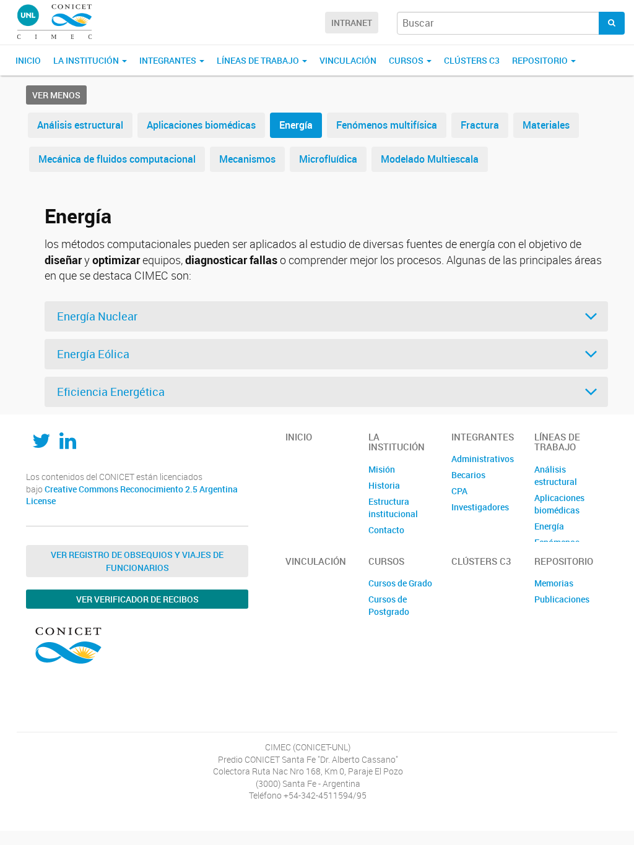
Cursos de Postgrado (388, 605)
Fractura (480, 125)
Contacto (386, 530)
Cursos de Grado (400, 583)
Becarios (468, 475)
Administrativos (482, 459)
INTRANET (351, 22)
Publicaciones (561, 599)
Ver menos (56, 95)
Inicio (28, 60)
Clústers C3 (472, 60)
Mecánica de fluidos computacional (117, 159)
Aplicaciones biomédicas (201, 125)
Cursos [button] (407, 60)
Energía (296, 125)
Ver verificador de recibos (137, 599)
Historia (384, 485)
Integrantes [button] (168, 60)
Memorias (553, 583)
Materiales (546, 125)
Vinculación (347, 60)
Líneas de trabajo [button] (259, 60)
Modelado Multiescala (430, 159)
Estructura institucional (393, 507)
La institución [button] (87, 60)
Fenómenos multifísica (386, 125)
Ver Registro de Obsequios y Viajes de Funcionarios (137, 561)
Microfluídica (328, 159)
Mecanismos (247, 159)
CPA (459, 491)
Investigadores (480, 507)
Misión (381, 469)
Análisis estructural (80, 125)
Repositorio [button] (541, 60)
